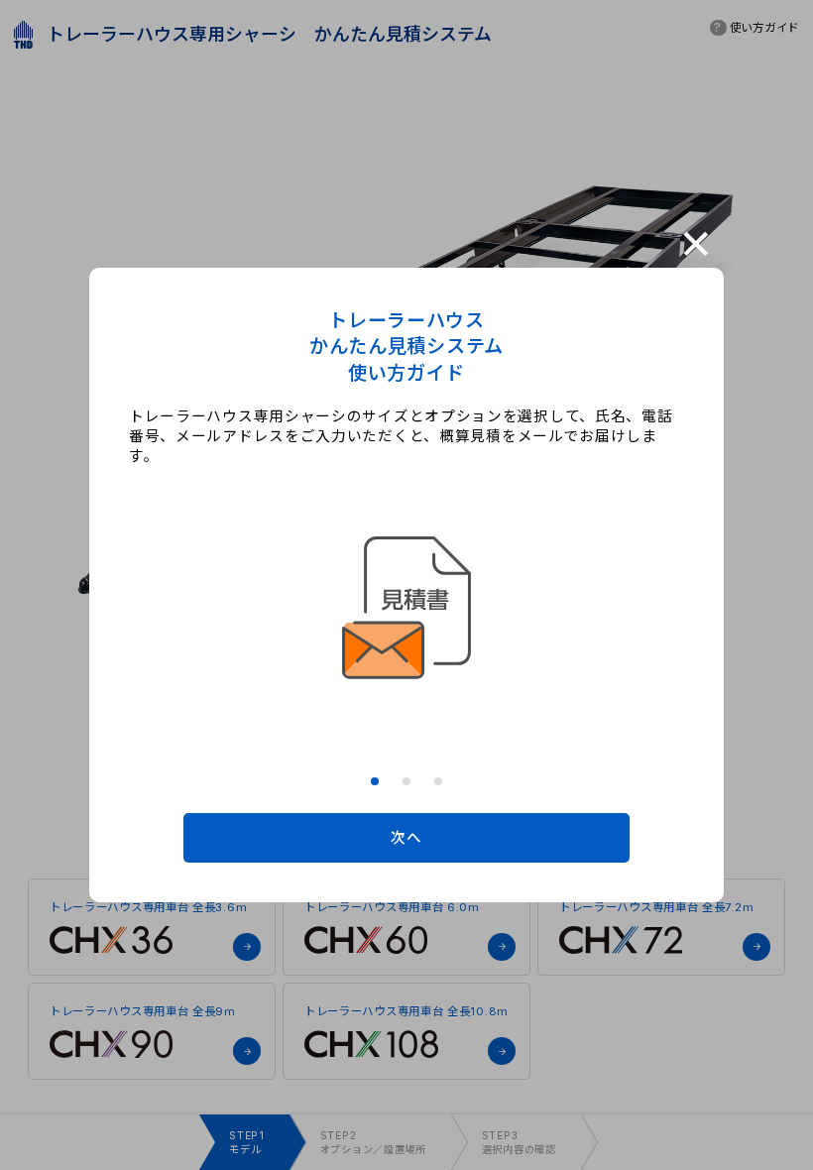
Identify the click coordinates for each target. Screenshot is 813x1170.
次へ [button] (406, 838)
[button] (375, 781)
